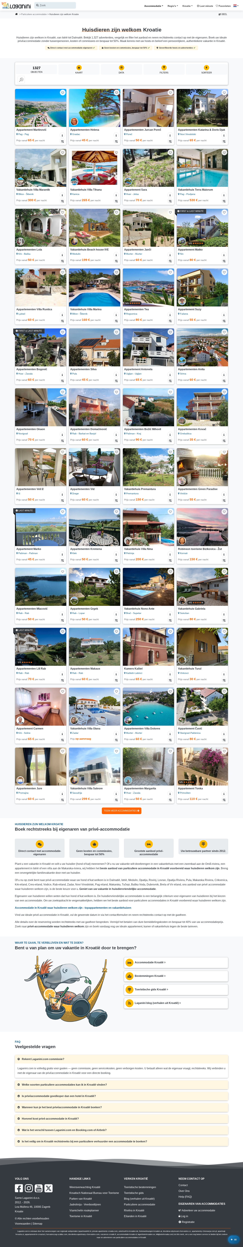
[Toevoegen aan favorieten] (63, 92)
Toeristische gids (134, 1193)
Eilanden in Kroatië (135, 1216)
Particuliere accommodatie (34, 14)
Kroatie (186, 6)
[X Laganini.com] (48, 1188)
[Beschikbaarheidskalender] (62, 141)
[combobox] (55, 5)
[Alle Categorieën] (21, 80)
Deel (224, 14)
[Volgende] (60, 108)
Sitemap (37, 1223)
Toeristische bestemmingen (140, 1187)
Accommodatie (152, 6)
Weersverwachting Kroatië (84, 1187)
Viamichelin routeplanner (84, 1210)
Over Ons (184, 1191)
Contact (183, 1185)
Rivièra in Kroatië (134, 1210)
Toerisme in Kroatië (80, 1216)
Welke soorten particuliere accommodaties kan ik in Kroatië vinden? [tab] (64, 1084)
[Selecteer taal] (237, 5)
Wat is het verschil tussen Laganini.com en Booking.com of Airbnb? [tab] (64, 1130)
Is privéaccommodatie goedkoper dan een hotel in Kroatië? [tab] (58, 1096)
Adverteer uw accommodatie (198, 1210)
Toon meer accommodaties (120, 810)
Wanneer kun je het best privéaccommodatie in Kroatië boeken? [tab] (61, 1107)
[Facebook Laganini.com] (19, 1188)
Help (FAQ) (185, 1196)
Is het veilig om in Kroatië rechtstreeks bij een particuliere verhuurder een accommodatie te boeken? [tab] (84, 1141)
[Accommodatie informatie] (62, 135)
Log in (184, 1216)
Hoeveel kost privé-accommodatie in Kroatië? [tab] (50, 1118)
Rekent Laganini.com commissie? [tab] (42, 1059)
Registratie (188, 1222)
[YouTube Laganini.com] (38, 1188)
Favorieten (224, 6)
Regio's (172, 6)
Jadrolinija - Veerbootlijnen (85, 1204)
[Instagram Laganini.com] (29, 1188)
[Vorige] (20, 108)
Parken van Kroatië (80, 1198)
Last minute (206, 6)
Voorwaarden (23, 1223)
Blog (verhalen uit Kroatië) (139, 1198)
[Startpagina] (16, 14)
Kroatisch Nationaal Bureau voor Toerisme (94, 1193)
